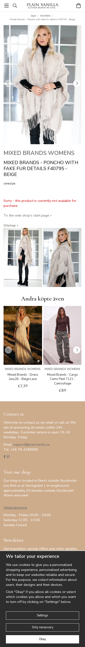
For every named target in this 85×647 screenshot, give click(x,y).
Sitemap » (11, 225)
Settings (42, 615)
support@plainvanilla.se (31, 444)
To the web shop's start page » (27, 215)
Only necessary (42, 627)
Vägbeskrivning (15, 507)
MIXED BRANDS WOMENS (39, 153)
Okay (42, 639)
